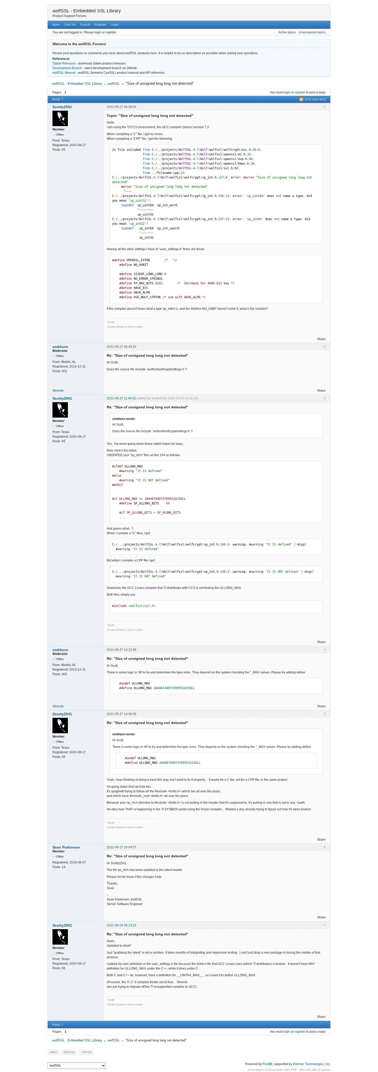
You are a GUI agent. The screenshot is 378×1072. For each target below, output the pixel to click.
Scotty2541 (62, 107)
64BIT (53, 1052)
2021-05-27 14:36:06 (121, 714)
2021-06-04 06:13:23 (121, 925)
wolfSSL (113, 84)
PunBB (267, 1064)
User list (70, 24)
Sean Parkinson (66, 847)
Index (56, 24)
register (300, 92)
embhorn (60, 347)
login (286, 92)
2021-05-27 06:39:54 (121, 107)
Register (100, 24)
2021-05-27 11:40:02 (121, 398)
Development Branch (67, 68)
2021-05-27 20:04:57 (121, 847)
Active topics (287, 32)
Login (115, 24)
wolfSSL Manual (63, 72)
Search (85, 24)
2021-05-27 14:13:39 (121, 650)
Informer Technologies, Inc (311, 1064)
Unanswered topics (312, 32)
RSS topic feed (315, 99)
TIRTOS (86, 1052)
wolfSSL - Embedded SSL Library (86, 10)
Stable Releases (64, 63)
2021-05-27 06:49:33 (121, 347)
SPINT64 (69, 1052)
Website (58, 390)
